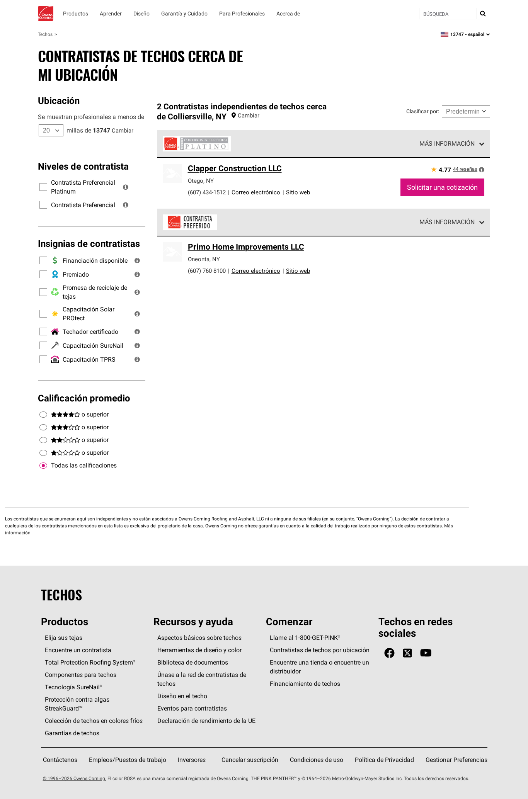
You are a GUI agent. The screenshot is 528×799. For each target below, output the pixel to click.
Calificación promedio (84, 398)
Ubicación (59, 100)
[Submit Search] (483, 13)
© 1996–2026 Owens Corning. (74, 778)
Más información (447, 143)
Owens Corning (45, 13)
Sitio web (298, 192)
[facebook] (389, 653)
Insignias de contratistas (89, 243)
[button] (125, 187)
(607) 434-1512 (207, 192)
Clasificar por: (422, 111)
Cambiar (122, 130)
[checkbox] (43, 465)
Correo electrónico (256, 192)
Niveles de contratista (83, 166)
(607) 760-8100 (207, 270)
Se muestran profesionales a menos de (91, 117)
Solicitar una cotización (442, 187)
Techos (45, 34)
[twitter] (407, 653)
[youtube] (425, 653)
